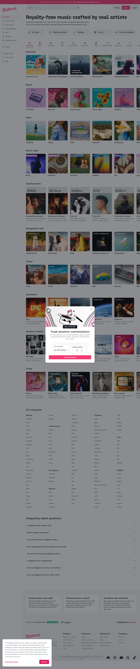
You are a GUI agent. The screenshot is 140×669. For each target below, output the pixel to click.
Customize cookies (11, 662)
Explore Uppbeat (70, 357)
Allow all (44, 662)
